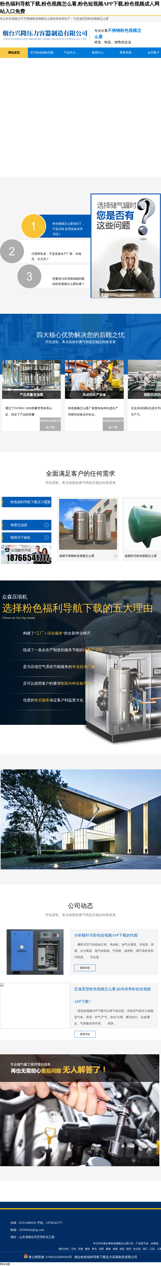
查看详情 (85, 967)
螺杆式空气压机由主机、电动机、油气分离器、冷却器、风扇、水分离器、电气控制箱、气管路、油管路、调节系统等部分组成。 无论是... (114, 951)
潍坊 (87, 1248)
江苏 (152, 1248)
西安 (128, 1248)
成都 (115, 1248)
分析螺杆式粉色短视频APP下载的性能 (106, 935)
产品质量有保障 (31, 394)
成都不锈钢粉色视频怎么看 (76, 555)
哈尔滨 (137, 1248)
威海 (108, 1248)
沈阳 (101, 1248)
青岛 (94, 1248)
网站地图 (5, 1264)
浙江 (145, 1248)
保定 (122, 1248)
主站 (73, 1248)
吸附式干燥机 (20, 537)
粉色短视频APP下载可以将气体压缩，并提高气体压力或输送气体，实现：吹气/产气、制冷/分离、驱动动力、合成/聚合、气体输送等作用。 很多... (113, 1017)
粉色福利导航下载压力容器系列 (30, 507)
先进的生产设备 (94, 394)
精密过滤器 (18, 525)
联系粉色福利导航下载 (50, 424)
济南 (80, 1248)
